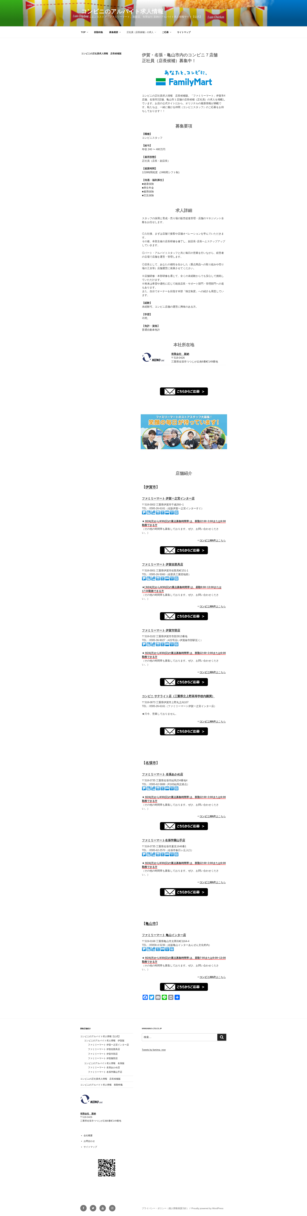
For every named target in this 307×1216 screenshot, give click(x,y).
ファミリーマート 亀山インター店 (164, 935)
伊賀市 (151, 487)
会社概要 (88, 1135)
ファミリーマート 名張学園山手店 (105, 1072)
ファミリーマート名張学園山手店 (163, 840)
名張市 (151, 763)
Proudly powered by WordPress (207, 1208)
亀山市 (151, 924)
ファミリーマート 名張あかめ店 (162, 774)
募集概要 (113, 32)
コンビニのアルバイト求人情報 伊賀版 (104, 1040)
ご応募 (165, 32)
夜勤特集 (98, 32)
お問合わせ (89, 1141)
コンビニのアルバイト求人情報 (122, 11)
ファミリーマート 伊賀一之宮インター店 (168, 498)
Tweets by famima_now (154, 1049)
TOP (83, 32)
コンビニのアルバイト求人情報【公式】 (100, 1036)
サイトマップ (184, 32)
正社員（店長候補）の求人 (140, 32)
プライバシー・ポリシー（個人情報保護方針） (165, 1208)
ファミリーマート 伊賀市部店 (161, 630)
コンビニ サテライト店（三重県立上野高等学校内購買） (178, 696)
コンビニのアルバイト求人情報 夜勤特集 (101, 1084)
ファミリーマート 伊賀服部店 (103, 1058)
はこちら (213, 540)
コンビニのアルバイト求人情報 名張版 (104, 1063)
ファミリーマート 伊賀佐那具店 (162, 564)
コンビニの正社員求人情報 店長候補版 (100, 1079)
